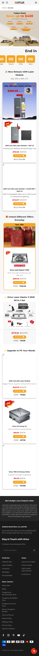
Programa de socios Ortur (9, 605)
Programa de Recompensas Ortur (9, 593)
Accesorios (6, 568)
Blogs (4, 589)
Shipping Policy (7, 622)
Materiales (5, 572)
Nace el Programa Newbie (8, 610)
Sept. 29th (19, 225)
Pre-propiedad (7, 575)
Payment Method (8, 629)
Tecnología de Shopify (17, 650)
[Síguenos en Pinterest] (13, 635)
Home (4, 8)
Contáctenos (26, 574)
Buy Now (18, 155)
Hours (11, 64)
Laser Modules (7, 565)
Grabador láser (7, 562)
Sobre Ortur (6, 585)
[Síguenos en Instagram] (8, 635)
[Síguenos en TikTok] (23, 635)
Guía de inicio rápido (28, 562)
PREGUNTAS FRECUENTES (27, 570)
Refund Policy (7, 618)
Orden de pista (27, 565)
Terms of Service (8, 615)
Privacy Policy (7, 625)
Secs (30, 64)
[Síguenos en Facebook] (3, 635)
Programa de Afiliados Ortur (9, 599)
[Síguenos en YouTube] (18, 635)
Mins (21, 64)
